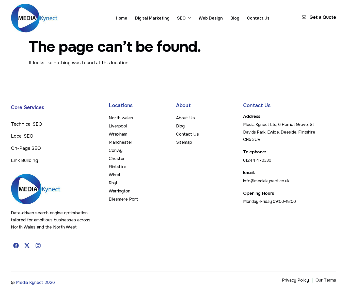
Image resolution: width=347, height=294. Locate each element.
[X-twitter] (27, 245)
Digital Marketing (152, 18)
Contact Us (258, 18)
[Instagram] (38, 245)
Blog (234, 18)
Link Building (24, 160)
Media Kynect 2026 (35, 282)
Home (121, 18)
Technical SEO (26, 124)
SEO (181, 18)
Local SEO (22, 136)
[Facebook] (16, 245)
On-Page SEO (26, 148)
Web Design (211, 18)
